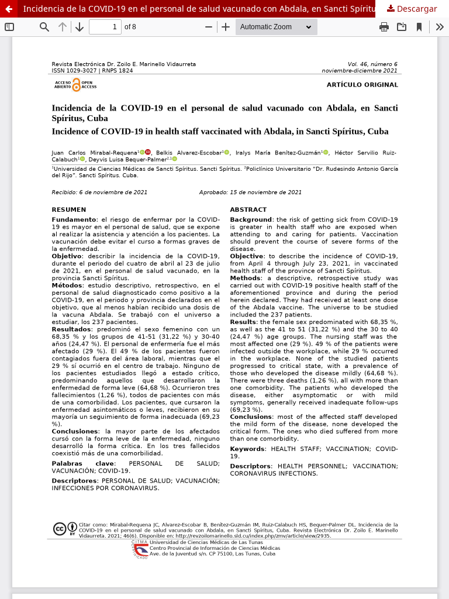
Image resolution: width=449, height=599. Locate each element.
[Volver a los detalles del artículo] (9, 9)
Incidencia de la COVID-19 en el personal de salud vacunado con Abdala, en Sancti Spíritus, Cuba (214, 8)
